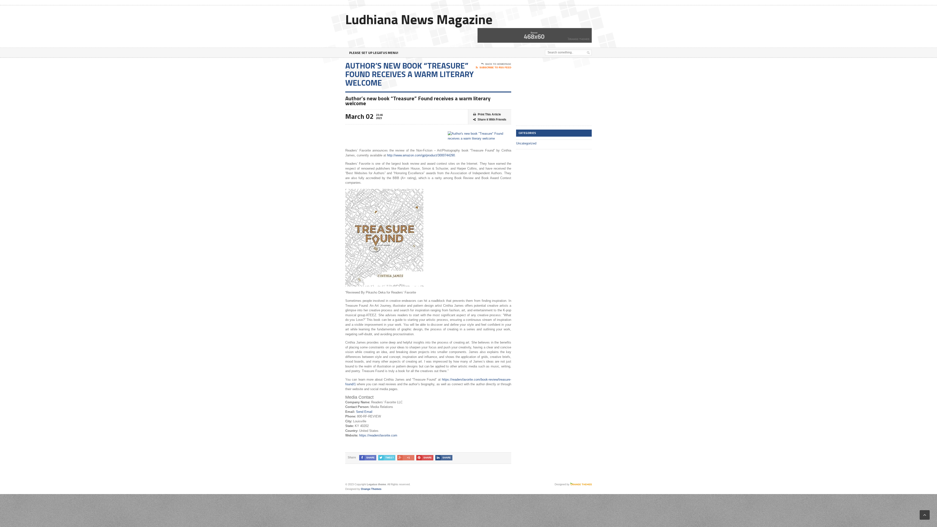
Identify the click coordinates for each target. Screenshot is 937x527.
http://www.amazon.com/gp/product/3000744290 (421, 155)
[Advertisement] (552, 91)
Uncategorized (526, 143)
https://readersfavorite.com (378, 435)
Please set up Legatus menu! (373, 52)
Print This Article (489, 114)
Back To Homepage (498, 64)
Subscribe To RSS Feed (495, 67)
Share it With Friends (492, 119)
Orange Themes (371, 488)
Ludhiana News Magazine (418, 19)
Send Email (364, 412)
